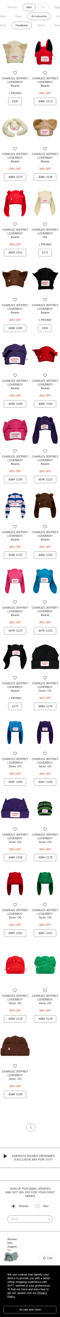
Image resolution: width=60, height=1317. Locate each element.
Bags (19, 16)
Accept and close (30, 1309)
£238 (45, 177)
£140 (45, 403)
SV (43, 7)
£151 (15, 252)
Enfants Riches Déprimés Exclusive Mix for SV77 (33, 1157)
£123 (45, 479)
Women (12, 7)
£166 (15, 782)
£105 (15, 328)
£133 (15, 555)
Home (41, 25)
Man (45, 1206)
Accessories (39, 16)
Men (29, 7)
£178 (45, 706)
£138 (15, 857)
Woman (23, 1206)
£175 (45, 252)
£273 (45, 101)
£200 (15, 101)
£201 (15, 933)
